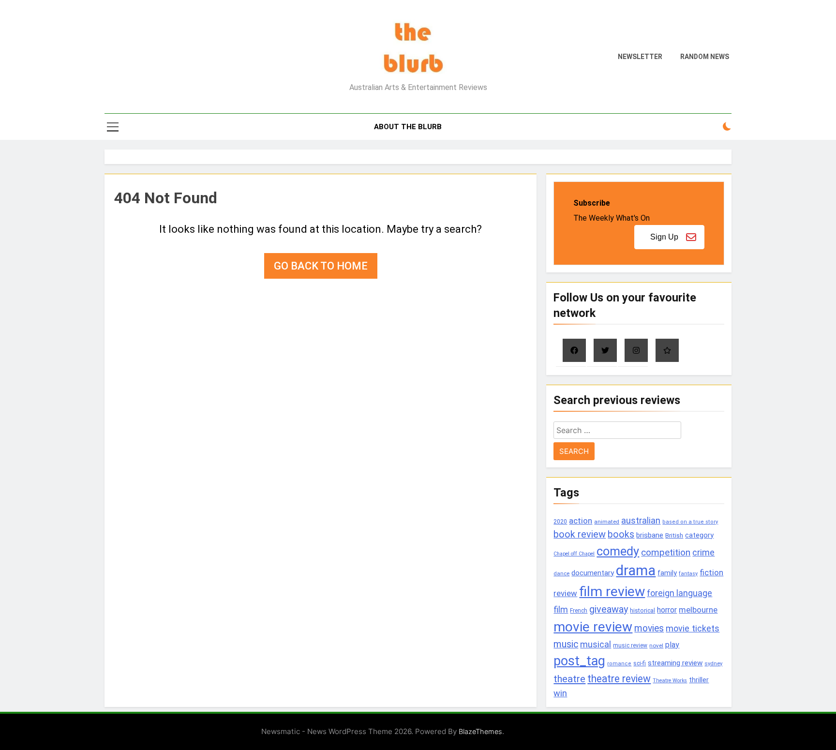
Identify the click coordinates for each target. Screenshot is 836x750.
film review (612, 592)
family (667, 573)
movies (649, 628)
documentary (592, 573)
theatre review (619, 679)
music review (630, 645)
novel (656, 645)
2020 (560, 521)
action (580, 520)
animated (606, 521)
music (565, 644)
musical (595, 644)
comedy (618, 551)
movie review (592, 627)
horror (667, 610)
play (672, 644)
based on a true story (690, 522)
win (560, 693)
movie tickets (692, 628)
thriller (699, 680)
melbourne (698, 610)
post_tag (579, 661)
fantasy (688, 573)
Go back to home (321, 266)
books (621, 534)
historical (642, 610)
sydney (713, 663)
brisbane (649, 535)
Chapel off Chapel (574, 554)
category (699, 535)
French (578, 610)
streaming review (675, 663)
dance (561, 573)
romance (619, 663)
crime (703, 552)
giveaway (608, 609)
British (674, 535)
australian (640, 520)
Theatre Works (670, 680)
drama (636, 570)
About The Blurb (408, 126)
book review (579, 534)
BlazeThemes (480, 731)
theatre (569, 679)
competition (665, 552)
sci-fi (639, 663)
